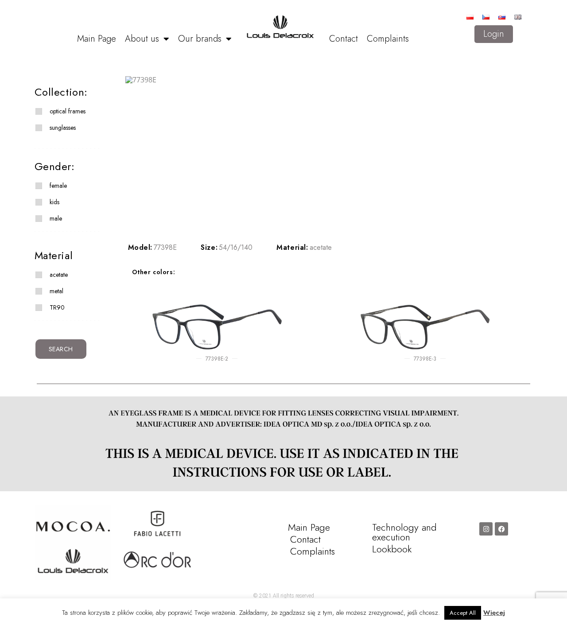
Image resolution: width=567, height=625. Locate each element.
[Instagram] (486, 529)
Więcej (494, 612)
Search (61, 349)
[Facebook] (501, 529)
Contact (343, 38)
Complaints (388, 38)
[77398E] (322, 79)
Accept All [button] (463, 613)
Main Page (96, 38)
